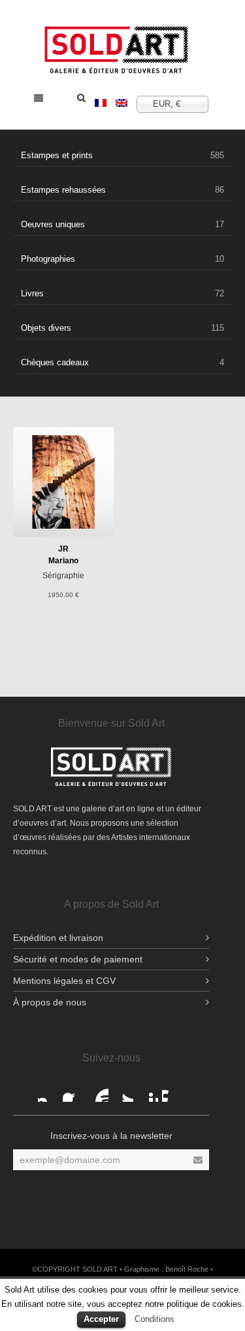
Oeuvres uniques (122, 224)
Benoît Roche (186, 1269)
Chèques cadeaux (122, 362)
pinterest (147, 1091)
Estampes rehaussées (122, 190)
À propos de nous (49, 1002)
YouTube (98, 1091)
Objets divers (122, 328)
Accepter (101, 1319)
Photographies (122, 259)
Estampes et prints (122, 155)
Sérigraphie (63, 575)
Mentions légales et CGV (64, 980)
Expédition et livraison (58, 937)
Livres (122, 293)
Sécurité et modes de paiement (77, 959)
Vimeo (172, 1091)
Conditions (154, 1319)
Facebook (48, 1091)
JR (63, 548)
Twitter (122, 1091)
